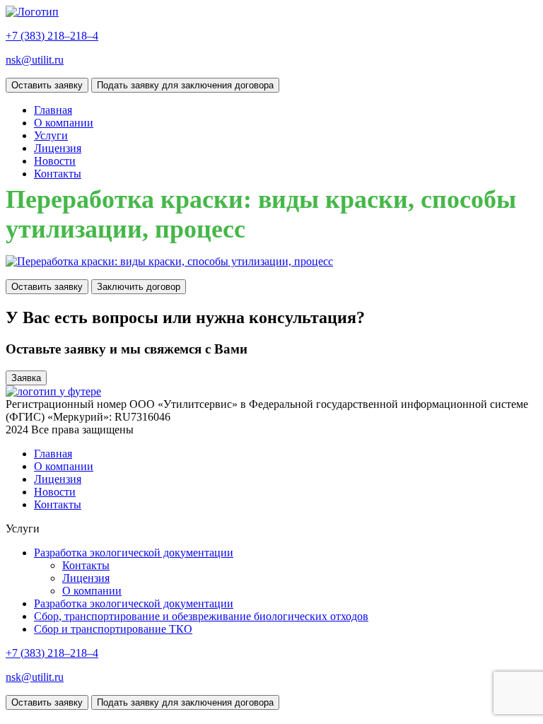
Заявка (26, 378)
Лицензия (57, 148)
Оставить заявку (47, 85)
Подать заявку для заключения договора (185, 85)
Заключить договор (138, 286)
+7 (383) (52, 36)
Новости (55, 161)
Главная (53, 110)
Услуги (51, 135)
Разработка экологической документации (133, 553)
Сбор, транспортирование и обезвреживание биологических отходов (201, 616)
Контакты (57, 174)
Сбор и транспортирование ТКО (113, 629)
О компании (63, 123)
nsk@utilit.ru (35, 60)
